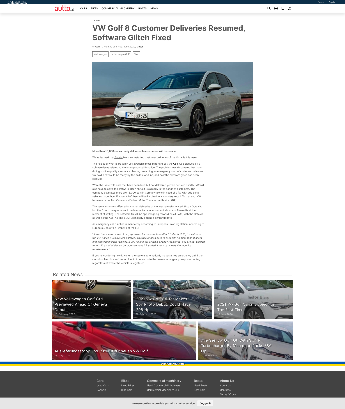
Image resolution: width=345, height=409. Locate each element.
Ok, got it (205, 403)
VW (136, 54)
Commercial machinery (118, 8)
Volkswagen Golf (121, 54)
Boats (142, 8)
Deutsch (322, 2)
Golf (175, 163)
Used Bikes (127, 385)
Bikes (94, 8)
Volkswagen (100, 54)
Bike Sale (126, 389)
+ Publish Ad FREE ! (17, 2)
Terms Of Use (228, 394)
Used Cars (102, 385)
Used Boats (200, 385)
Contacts (225, 389)
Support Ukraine (173, 363)
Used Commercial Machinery (164, 385)
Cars (83, 8)
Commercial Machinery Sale (163, 389)
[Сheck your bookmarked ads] (282, 8)
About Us (227, 381)
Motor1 (140, 46)
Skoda (118, 157)
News (154, 8)
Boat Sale (199, 389)
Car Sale (101, 389)
